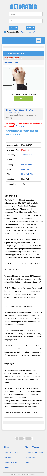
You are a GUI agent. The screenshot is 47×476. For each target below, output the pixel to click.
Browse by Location (13, 58)
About (6, 447)
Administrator (26, 155)
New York (30, 110)
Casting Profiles (10, 462)
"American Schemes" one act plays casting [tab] (22, 132)
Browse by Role (11, 62)
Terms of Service (32, 447)
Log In (14, 28)
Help (27, 462)
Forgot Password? (28, 32)
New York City (14, 112)
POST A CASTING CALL (14, 53)
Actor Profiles (30, 457)
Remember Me (13, 32)
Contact (7, 467)
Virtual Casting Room (34, 452)
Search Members (11, 452)
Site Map (7, 457)
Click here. (20, 126)
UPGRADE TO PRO (23, 99)
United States (18, 110)
